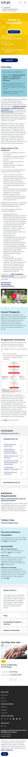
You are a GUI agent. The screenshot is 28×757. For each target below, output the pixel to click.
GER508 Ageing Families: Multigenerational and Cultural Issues (11, 462)
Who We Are (4, 695)
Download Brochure (7, 286)
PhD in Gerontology (7, 112)
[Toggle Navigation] (25, 2)
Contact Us (4, 701)
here (5, 420)
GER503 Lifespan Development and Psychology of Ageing (10, 451)
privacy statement (7, 750)
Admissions (4, 710)
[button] (11, 679)
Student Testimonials (11, 630)
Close (4, 754)
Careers (3, 698)
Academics (7, 7)
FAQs (5, 616)
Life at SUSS (4, 713)
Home (1, 7)
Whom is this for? (10, 590)
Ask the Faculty (6, 282)
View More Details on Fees (9, 523)
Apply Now (9, 60)
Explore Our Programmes (10, 9)
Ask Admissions (6, 284)
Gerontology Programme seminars (12, 623)
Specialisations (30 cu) (11, 482)
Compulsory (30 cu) (10, 439)
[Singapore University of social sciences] (7, 2)
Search (20, 2)
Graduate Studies (14, 31)
